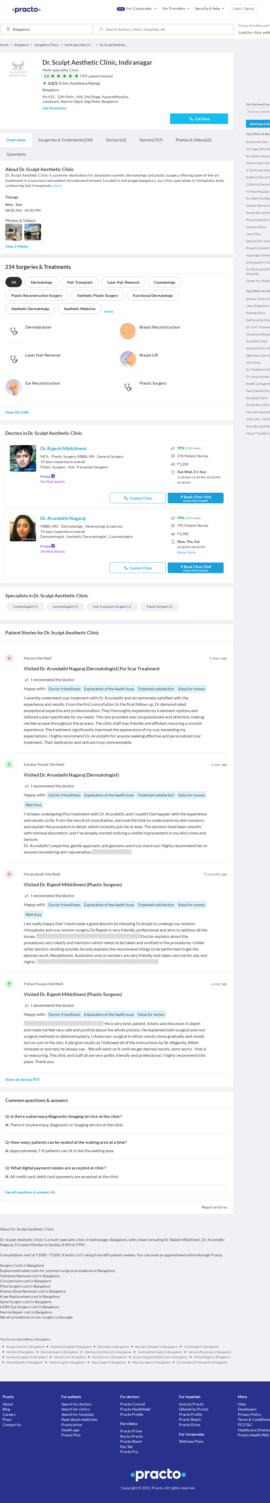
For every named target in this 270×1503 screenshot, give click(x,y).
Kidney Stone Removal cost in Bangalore (33, 1291)
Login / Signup (243, 8)
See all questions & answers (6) (30, 1192)
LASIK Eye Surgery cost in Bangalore (29, 1306)
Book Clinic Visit (197, 498)
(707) (151, 139)
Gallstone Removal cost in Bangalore (30, 1276)
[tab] (16, 140)
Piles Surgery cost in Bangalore (25, 1286)
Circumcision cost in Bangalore (25, 1281)
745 (192, 525)
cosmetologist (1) (25, 606)
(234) (65, 139)
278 (192, 456)
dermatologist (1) (65, 606)
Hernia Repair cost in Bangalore (26, 1312)
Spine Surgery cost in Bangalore (25, 1301)
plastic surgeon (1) (160, 606)
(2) (116, 139)
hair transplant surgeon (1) (112, 606)
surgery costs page (57, 1317)
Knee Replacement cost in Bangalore (30, 1296)
